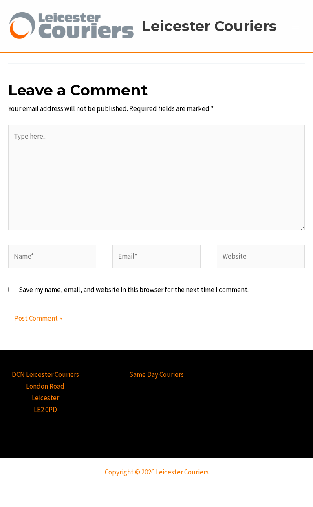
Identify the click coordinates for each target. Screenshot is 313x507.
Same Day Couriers (156, 374)
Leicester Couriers (209, 26)
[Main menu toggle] (296, 26)
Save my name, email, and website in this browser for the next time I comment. (134, 289)
